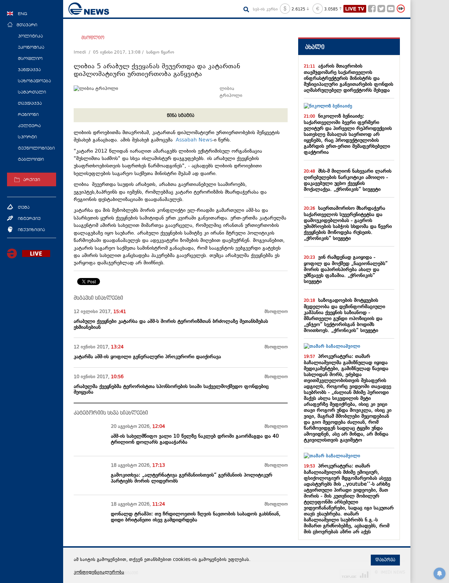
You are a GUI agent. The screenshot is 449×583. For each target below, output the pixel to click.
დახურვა (385, 559)
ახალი (314, 47)
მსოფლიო (92, 37)
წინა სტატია (180, 115)
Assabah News (194, 140)
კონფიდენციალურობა (99, 572)
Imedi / (83, 52)
